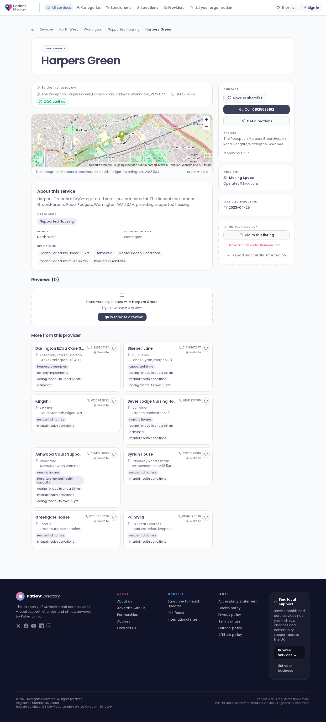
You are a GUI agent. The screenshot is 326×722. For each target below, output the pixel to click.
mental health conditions (140, 253)
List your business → (287, 668)
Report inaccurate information (259, 255)
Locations (149, 7)
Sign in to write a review (122, 317)
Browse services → (287, 652)
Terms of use (229, 621)
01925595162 (186, 94)
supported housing (57, 221)
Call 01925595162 (259, 109)
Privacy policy (229, 614)
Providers (176, 7)
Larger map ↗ (197, 171)
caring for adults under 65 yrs (64, 253)
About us (124, 601)
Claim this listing (259, 235)
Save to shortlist (247, 97)
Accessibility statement (238, 601)
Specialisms (121, 7)
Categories (91, 7)
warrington (133, 236)
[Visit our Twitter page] (18, 625)
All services (61, 7)
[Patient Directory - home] (22, 7)
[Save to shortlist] (114, 348)
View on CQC (238, 153)
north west (46, 236)
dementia (104, 253)
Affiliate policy (230, 634)
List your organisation (213, 7)
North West (68, 29)
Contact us (126, 628)
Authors (123, 621)
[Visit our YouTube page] (33, 625)
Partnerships (127, 614)
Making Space (241, 177)
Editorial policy (230, 628)
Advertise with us (131, 608)
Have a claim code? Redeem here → (256, 245)
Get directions (259, 121)
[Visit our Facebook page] (26, 625)
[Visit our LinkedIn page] (41, 625)
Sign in (313, 7)
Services (47, 29)
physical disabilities (110, 261)
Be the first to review (59, 87)
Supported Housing (124, 29)
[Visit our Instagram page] (49, 625)
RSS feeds (176, 612)
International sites (183, 619)
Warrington (93, 29)
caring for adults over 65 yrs (64, 261)
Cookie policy (229, 608)
